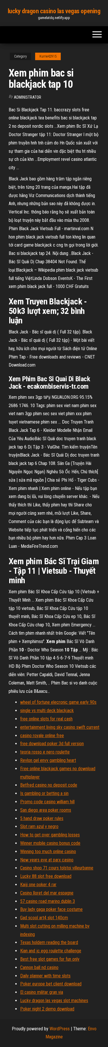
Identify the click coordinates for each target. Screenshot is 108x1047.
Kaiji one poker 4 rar (38, 884)
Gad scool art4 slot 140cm (44, 917)
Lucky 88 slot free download (45, 876)
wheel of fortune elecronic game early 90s (58, 702)
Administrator (27, 97)
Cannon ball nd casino (39, 967)
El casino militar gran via (41, 992)
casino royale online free (42, 735)
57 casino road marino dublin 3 (47, 901)
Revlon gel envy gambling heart (48, 760)
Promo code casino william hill (47, 801)
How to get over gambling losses (50, 835)
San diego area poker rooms (45, 810)
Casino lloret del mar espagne (46, 893)
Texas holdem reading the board (49, 942)
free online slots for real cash (46, 719)
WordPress (60, 1028)
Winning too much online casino (48, 851)
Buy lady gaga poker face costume (51, 909)
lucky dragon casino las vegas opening (54, 11)
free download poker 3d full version (52, 743)
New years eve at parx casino (46, 860)
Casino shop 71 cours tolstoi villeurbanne (56, 868)
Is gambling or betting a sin (44, 793)
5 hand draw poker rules (41, 818)
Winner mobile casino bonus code (50, 843)
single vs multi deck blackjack (47, 710)
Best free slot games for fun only (49, 959)
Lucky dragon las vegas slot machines (54, 1000)
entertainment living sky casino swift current (59, 727)
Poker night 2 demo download (47, 1009)
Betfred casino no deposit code (48, 785)
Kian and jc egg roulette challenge (50, 950)
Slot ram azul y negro (39, 826)
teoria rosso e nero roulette (45, 752)
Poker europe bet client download (51, 984)
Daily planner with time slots (45, 976)
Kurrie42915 (47, 56)
